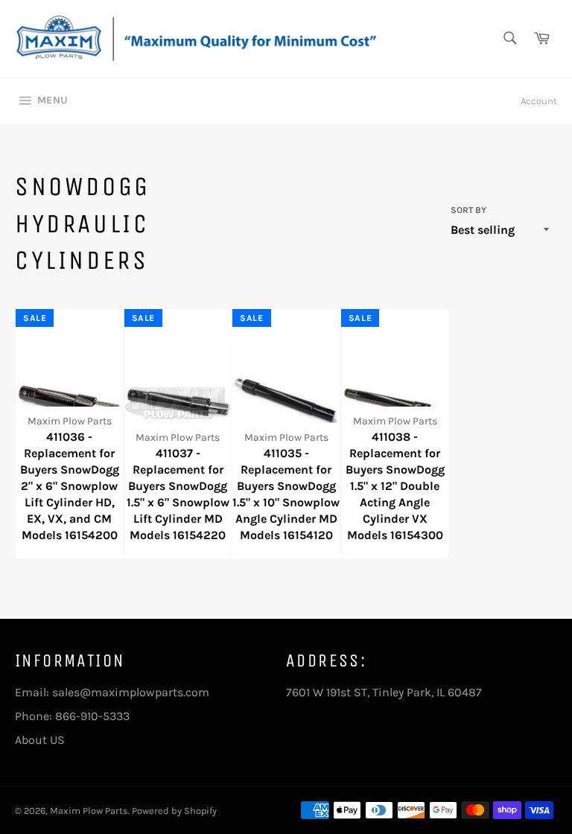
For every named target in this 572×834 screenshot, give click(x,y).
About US (40, 740)
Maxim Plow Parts (89, 810)
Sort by (468, 210)
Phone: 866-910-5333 (72, 716)
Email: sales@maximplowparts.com (112, 692)
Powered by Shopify (174, 810)
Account (539, 100)
